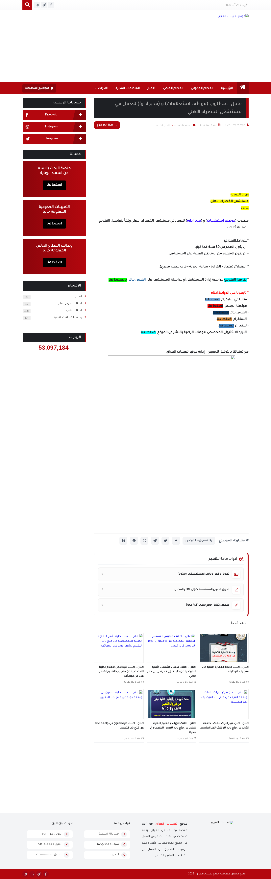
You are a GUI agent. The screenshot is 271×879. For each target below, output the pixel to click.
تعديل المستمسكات (49, 854)
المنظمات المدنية (127, 88)
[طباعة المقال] (123, 541)
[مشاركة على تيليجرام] (155, 541)
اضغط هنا (212, 299)
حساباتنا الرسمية (109, 834)
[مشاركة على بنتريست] (134, 541)
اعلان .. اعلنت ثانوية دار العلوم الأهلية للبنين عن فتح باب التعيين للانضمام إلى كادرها (172, 728)
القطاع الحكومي (202, 88)
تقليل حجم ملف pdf (50, 844)
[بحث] (27, 5)
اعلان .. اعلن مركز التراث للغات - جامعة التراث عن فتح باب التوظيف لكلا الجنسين (224, 725)
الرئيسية (227, 88)
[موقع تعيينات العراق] (216, 16)
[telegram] (39, 874)
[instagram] (25, 874)
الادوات (103, 88)
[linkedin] (32, 874)
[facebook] (46, 874)
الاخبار (151, 88)
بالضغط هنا (118, 280)
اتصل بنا (114, 854)
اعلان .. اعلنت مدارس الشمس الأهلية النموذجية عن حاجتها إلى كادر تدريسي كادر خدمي (171, 672)
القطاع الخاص (173, 88)
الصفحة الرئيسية (183, 125)
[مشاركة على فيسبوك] (176, 541)
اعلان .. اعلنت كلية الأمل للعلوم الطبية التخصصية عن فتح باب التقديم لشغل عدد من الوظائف (121, 672)
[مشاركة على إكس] (165, 541)
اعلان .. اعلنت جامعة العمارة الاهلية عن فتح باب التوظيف (225, 669)
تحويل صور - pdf (52, 834)
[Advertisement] (135, 52)
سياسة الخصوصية (108, 844)
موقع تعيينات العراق (207, 874)
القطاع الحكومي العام (70, 303)
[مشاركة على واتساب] (144, 541)
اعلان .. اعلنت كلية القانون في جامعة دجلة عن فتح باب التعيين (119, 725)
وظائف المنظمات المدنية (68, 317)
